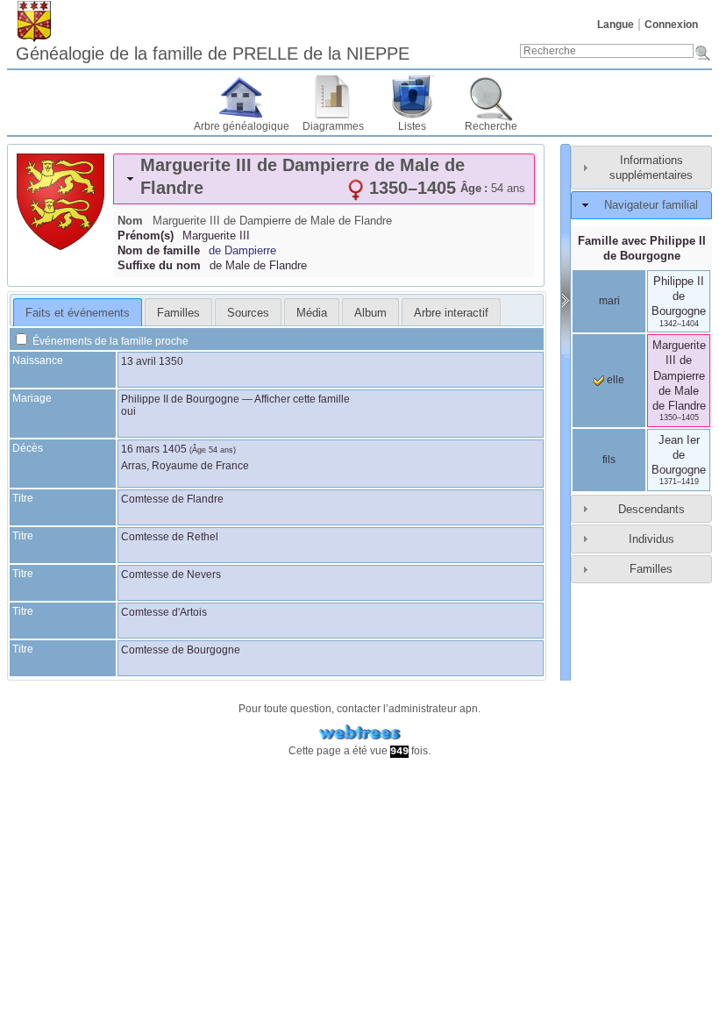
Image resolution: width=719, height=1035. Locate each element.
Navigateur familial (651, 204)
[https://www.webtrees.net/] (359, 733)
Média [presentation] (311, 312)
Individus (651, 539)
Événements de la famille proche (109, 341)
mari (609, 301)
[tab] (324, 178)
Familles (651, 568)
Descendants (651, 509)
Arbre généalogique (241, 126)
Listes (412, 126)
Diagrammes (333, 126)
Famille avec (642, 248)
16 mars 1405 (154, 449)
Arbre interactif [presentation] (451, 312)
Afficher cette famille (302, 399)
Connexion (671, 24)
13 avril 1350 (152, 361)
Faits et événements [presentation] (77, 312)
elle (614, 380)
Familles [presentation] (178, 312)
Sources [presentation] (248, 312)
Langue (615, 24)
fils (609, 459)
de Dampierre (242, 250)
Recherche (491, 126)
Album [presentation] (370, 312)
